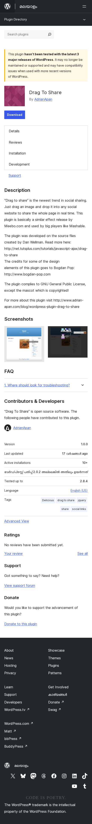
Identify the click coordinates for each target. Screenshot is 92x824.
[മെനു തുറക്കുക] (85, 6)
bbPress (13, 739)
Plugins (53, 665)
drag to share (65, 500)
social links (79, 509)
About (9, 650)
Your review (13, 553)
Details (14, 131)
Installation (17, 153)
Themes (54, 658)
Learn (8, 687)
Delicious (48, 500)
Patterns (55, 673)
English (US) (79, 490)
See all (82, 553)
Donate (56, 702)
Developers (13, 702)
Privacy (10, 673)
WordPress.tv (17, 710)
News (8, 658)
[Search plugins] (49, 34)
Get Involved (58, 687)
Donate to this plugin (20, 624)
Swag (54, 710)
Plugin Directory (15, 19)
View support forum (19, 585)
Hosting (10, 665)
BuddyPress (16, 746)
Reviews (15, 142)
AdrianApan (43, 99)
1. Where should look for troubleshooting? (37, 385)
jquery (82, 500)
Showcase (56, 650)
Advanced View (16, 521)
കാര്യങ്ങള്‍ (57, 694)
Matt (10, 731)
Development (19, 164)
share (65, 509)
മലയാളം (21, 765)
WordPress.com (18, 723)
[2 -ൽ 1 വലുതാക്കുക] (38, 332)
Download (14, 114)
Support (15, 175)
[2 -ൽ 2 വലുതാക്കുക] (82, 332)
